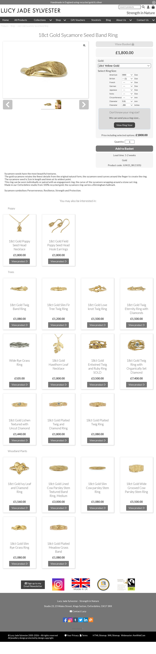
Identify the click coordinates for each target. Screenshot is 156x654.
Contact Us (143, 20)
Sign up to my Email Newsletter (33, 585)
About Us (121, 20)
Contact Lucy (79, 611)
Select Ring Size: (107, 70)
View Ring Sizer (124, 125)
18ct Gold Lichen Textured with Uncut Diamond (19, 424)
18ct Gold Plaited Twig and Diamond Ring (58, 424)
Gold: (101, 60)
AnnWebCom (139, 635)
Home (5, 20)
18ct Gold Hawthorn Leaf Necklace (58, 364)
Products (5, 26)
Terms (85, 635)
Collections (40, 20)
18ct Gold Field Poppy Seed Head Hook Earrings (58, 245)
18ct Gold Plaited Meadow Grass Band (58, 547)
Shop (58, 20)
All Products (20, 20)
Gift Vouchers (78, 20)
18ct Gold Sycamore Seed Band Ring (32, 26)
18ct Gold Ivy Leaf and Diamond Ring (19, 487)
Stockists (96, 20)
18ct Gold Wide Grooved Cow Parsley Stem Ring (136, 487)
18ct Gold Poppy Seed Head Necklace (19, 245)
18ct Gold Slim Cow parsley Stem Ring (97, 487)
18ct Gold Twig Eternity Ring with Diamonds (136, 309)
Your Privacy (73, 635)
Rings (12, 26)
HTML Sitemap (100, 635)
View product (19, 261)
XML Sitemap (114, 635)
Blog (108, 20)
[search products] (143, 7)
